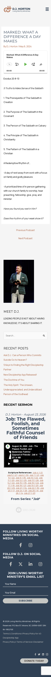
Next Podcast (25, 238)
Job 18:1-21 (21, 485)
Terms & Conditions (12, 633)
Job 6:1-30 (23, 475)
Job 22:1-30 (33, 488)
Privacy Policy (9, 641)
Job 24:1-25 (21, 490)
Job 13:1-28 (33, 480)
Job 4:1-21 (37, 472)
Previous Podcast (25, 230)
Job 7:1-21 (34, 475)
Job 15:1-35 (21, 482)
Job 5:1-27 (12, 475)
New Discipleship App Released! (20, 374)
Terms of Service (24, 641)
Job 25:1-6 (33, 490)
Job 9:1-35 (21, 477)
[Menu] (47, 9)
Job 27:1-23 (29, 493)
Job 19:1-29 (32, 485)
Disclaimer (38, 641)
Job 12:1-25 (21, 480)
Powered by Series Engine (25, 510)
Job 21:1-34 (21, 488)
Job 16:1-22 (33, 482)
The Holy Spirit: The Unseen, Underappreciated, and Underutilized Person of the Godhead (23, 389)
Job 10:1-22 (32, 477)
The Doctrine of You (14, 379)
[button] (20, 545)
